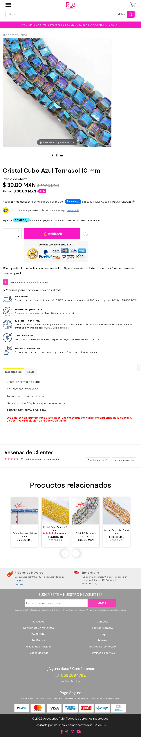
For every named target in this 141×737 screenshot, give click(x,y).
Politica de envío (38, 652)
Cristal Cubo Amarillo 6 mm (55, 529)
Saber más (73, 210)
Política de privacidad (39, 646)
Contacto (103, 621)
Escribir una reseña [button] (98, 460)
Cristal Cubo (19, 35)
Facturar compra (102, 627)
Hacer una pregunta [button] (124, 460)
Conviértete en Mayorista (38, 627)
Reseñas (103, 640)
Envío (31, 372)
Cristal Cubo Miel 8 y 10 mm (116, 532)
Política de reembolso (102, 646)
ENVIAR (102, 602)
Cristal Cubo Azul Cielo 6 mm (24, 535)
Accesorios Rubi (54, 718)
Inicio (6, 35)
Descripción (13, 372)
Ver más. (19, 584)
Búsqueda (38, 621)
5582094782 (73, 675)
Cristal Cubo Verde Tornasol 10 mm (86, 535)
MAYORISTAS (38, 634)
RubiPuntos (38, 640)
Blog (102, 634)
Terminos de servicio (102, 652)
